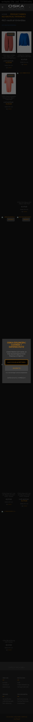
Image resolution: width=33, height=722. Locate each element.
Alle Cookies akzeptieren (16, 362)
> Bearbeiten (16, 368)
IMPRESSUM (22, 378)
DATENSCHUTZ (12, 378)
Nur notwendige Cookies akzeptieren (16, 372)
